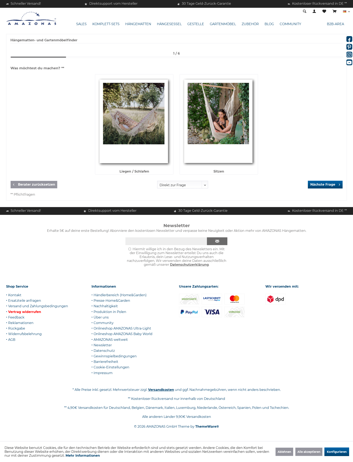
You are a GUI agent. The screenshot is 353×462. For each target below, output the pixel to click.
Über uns (101, 317)
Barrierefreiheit (106, 362)
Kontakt (14, 295)
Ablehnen (284, 451)
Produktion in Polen (110, 312)
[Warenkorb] (335, 11)
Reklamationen (21, 323)
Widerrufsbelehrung (25, 334)
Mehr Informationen (83, 456)
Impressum (103, 373)
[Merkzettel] (324, 11)
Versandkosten (161, 390)
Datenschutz (104, 351)
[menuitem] (334, 12)
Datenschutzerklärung (189, 265)
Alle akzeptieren (308, 451)
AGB (11, 340)
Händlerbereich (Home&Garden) (120, 295)
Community (104, 323)
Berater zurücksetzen (36, 184)
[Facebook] (349, 39)
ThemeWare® (207, 426)
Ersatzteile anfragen (24, 301)
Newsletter (103, 345)
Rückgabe (16, 328)
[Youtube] (349, 62)
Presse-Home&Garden (112, 301)
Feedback (16, 317)
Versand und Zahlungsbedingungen (38, 306)
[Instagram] (349, 55)
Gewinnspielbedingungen (115, 356)
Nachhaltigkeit (106, 306)
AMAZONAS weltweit (111, 340)
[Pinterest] (349, 47)
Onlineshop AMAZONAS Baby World (123, 334)
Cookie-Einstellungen (111, 367)
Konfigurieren (337, 451)
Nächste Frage (322, 184)
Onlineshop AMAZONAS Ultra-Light (122, 328)
